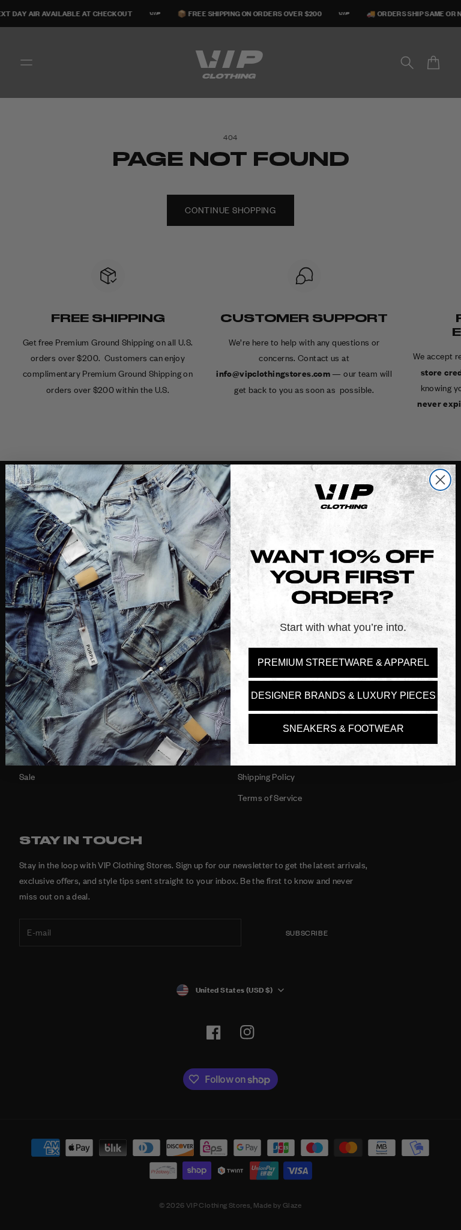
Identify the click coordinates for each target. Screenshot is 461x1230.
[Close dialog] (440, 479)
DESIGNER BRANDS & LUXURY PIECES (343, 695)
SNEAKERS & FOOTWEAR (343, 728)
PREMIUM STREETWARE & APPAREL (343, 662)
